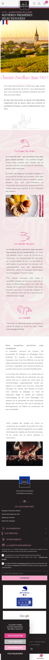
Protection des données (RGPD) (29, 645)
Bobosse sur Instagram (8, 521)
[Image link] (24, 481)
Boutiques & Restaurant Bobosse (11, 510)
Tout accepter (15, 636)
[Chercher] (34, 3)
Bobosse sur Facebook (8, 517)
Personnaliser (15, 647)
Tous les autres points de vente (11, 514)
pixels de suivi (23, 563)
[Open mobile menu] (3, 3)
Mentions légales (40, 642)
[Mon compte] (39, 3)
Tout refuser (15, 642)
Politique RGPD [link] (15, 653)
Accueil (4, 12)
